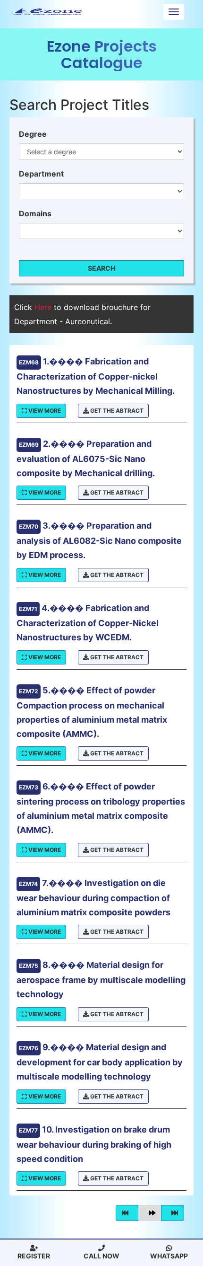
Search (101, 268)
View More (44, 410)
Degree (33, 134)
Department (41, 173)
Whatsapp (169, 1256)
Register (33, 1256)
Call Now (101, 1256)
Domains (35, 213)
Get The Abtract (116, 410)
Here (44, 307)
